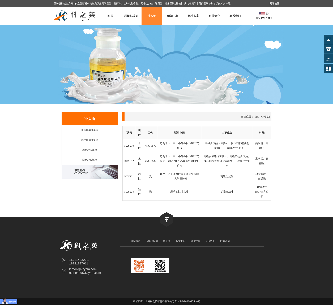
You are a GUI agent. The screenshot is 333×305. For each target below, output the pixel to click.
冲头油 (152, 15)
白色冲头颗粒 (89, 159)
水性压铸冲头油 (89, 130)
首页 (257, 116)
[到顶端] (166, 225)
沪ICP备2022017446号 (187, 301)
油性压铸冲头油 (89, 140)
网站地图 (274, 3)
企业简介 (214, 15)
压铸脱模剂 (131, 15)
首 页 (110, 15)
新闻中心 (172, 15)
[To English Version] (264, 16)
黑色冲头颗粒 (89, 150)
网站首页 (135, 241)
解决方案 (193, 15)
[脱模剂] (75, 23)
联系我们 (235, 15)
